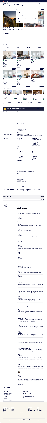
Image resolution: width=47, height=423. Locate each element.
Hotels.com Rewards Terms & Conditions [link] (31, 412)
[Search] (43, 199)
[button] (19, 15)
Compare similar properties (23, 104)
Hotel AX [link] (24, 394)
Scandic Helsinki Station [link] (7, 394)
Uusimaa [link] (8, 400)
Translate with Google (20, 218)
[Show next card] (43, 96)
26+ (42, 25)
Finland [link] (5, 400)
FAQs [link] (11, 408)
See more (18, 132)
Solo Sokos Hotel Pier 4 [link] (6, 396)
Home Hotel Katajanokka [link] (7, 397)
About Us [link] (38, 407)
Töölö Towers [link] (5, 398)
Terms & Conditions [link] (30, 407)
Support (37, 1)
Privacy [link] (29, 408)
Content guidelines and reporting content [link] (31, 410)
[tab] (5, 389)
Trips (39, 1)
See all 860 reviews (20, 384)
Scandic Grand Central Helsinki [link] (27, 393)
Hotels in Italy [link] (4, 411)
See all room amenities (20, 160)
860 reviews (5, 206)
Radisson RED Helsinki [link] (6, 395)
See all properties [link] (6, 3)
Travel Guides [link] (38, 409)
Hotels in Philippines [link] (5, 407)
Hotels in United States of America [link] (6, 408)
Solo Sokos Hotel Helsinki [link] (26, 392)
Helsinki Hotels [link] (10, 400)
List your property (32, 1)
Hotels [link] (3, 400)
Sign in (43, 1)
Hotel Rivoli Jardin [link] (6, 391)
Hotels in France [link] (4, 410)
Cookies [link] (29, 409)
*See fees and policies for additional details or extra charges (23, 148)
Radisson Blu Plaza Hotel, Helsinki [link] (8, 393)
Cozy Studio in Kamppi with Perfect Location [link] (28, 396)
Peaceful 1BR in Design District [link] (26, 395)
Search (42, 9)
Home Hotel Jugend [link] (25, 391)
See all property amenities (20, 154)
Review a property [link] (13, 410)
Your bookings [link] (12, 407)
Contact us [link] (12, 409)
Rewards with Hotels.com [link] (39, 410)
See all (4, 37)
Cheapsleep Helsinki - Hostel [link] (26, 397)
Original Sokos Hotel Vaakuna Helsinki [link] (8, 392)
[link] (42, 3)
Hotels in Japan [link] (4, 409)
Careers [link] (38, 408)
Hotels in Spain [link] (4, 412)
